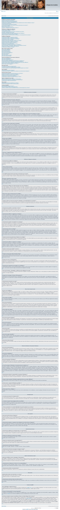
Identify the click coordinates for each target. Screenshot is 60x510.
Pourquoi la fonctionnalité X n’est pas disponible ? (10, 86)
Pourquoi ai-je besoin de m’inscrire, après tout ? (9, 21)
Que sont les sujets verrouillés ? (7, 55)
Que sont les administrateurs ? (6, 58)
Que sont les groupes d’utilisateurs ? (7, 59)
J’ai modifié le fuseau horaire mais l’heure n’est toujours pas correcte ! (13, 31)
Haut (2, 121)
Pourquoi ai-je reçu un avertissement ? (8, 43)
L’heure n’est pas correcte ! (6, 30)
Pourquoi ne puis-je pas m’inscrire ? (7, 26)
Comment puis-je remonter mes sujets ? (8, 47)
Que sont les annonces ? (6, 53)
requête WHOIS (28, 498)
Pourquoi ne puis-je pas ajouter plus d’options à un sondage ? (12, 40)
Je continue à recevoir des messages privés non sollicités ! (11, 67)
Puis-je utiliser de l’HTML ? (6, 50)
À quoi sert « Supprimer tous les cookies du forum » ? (10, 27)
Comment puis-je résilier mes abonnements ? (9, 80)
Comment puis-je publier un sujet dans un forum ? (10, 37)
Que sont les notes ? (5, 54)
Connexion (4, 11)
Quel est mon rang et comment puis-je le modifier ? (10, 34)
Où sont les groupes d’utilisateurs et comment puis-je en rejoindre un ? (13, 60)
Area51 (9, 493)
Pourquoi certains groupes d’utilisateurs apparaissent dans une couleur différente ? (15, 62)
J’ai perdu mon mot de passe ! (6, 23)
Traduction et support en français (26, 509)
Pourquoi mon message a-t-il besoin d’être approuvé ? (10, 46)
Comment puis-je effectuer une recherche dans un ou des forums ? (12, 73)
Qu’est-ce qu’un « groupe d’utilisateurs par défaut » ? (10, 63)
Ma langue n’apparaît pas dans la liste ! (8, 32)
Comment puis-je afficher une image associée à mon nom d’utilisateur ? (13, 33)
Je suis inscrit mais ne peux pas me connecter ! (9, 24)
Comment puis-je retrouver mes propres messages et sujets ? (11, 76)
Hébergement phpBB (35, 509)
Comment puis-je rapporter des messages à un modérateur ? (11, 44)
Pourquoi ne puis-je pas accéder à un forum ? (9, 42)
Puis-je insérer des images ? (6, 51)
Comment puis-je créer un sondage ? (8, 39)
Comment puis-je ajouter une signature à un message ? (11, 38)
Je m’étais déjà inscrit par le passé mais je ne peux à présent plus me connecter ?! (15, 25)
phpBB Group (29, 487)
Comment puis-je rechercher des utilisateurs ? (9, 75)
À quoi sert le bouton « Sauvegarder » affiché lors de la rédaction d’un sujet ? (14, 45)
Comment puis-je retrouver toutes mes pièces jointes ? (10, 83)
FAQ (57, 11)
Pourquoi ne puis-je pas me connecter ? (8, 20)
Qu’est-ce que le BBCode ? (6, 49)
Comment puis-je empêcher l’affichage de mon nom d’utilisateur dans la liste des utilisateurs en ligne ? (18, 22)
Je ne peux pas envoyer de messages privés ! (9, 66)
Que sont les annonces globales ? (7, 52)
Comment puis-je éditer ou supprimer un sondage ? (10, 41)
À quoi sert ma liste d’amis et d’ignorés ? (8, 70)
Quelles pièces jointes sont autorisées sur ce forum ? (10, 82)
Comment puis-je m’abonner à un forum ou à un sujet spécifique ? (12, 79)
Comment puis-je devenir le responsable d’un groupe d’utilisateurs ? (13, 61)
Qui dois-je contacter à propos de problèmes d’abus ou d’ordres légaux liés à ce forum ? (16, 87)
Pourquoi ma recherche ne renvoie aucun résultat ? (10, 74)
